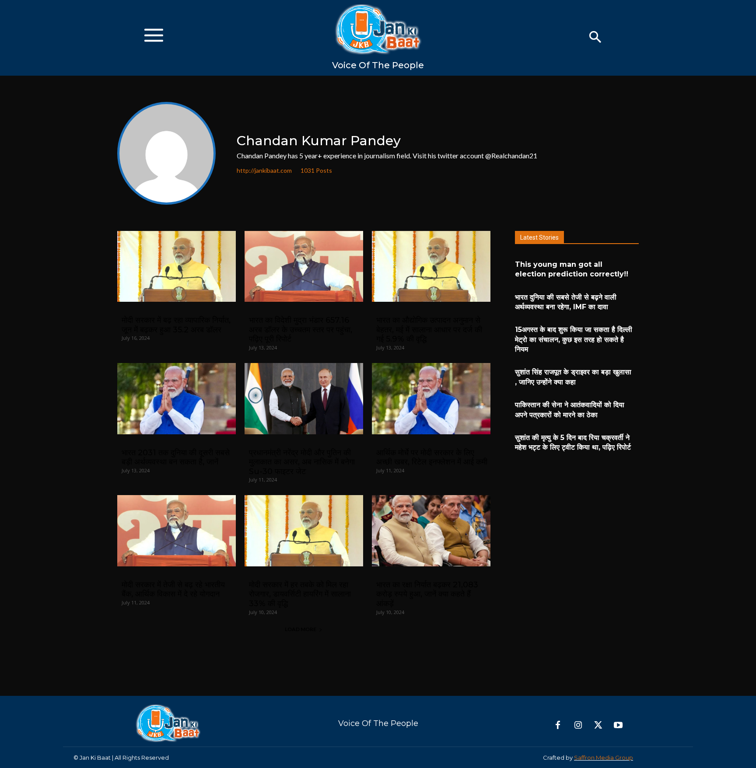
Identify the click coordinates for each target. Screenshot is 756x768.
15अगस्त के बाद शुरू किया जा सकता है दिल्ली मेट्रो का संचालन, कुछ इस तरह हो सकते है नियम (573, 339)
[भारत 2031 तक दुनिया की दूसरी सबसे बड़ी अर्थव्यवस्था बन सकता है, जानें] (176, 398)
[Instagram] (578, 725)
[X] (598, 725)
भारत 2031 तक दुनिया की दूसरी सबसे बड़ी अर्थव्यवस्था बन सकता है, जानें (176, 457)
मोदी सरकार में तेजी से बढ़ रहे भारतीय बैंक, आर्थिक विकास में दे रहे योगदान (173, 589)
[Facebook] (558, 725)
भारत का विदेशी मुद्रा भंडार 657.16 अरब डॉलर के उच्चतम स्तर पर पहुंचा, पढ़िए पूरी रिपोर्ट (300, 329)
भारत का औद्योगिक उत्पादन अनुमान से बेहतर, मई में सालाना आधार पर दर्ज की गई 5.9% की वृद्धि (429, 329)
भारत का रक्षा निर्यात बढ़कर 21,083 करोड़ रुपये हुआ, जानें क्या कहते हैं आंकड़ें (427, 594)
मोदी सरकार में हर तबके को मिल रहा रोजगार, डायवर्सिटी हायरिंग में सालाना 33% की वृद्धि (300, 594)
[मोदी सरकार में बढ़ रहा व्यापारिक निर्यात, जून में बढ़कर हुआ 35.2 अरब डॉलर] (176, 266)
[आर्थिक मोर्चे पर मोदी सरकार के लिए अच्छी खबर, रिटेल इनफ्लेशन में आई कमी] (431, 398)
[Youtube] (618, 725)
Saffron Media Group (603, 757)
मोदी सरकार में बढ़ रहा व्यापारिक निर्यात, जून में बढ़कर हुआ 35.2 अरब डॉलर (176, 325)
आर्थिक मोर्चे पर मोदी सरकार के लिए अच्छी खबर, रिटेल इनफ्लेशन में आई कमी (431, 457)
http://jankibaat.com (264, 171)
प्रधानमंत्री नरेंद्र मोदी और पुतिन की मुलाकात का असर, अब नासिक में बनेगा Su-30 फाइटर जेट (302, 462)
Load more (300, 629)
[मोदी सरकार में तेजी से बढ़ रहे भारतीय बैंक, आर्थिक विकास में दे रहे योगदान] (176, 530)
